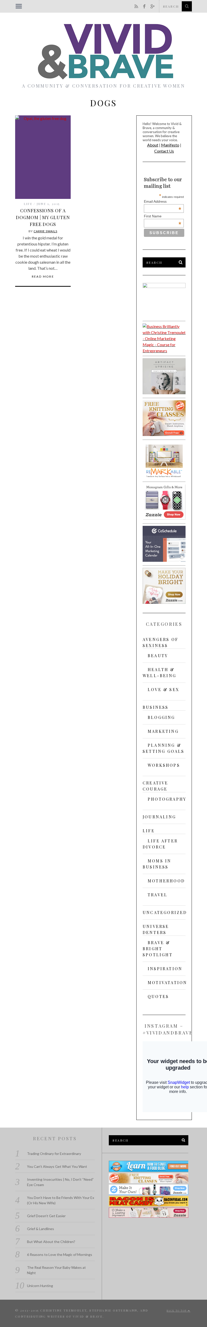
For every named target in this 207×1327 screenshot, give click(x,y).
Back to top (177, 1310)
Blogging (161, 717)
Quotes (158, 996)
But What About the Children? (51, 1241)
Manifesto (170, 144)
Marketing (163, 731)
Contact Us (164, 151)
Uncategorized (165, 912)
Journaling (159, 816)
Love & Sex (163, 689)
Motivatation (167, 982)
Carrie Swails (45, 231)
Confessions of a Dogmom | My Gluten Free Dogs (43, 217)
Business (156, 707)
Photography (167, 799)
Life (28, 204)
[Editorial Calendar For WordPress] (164, 560)
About (152, 144)
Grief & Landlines (40, 1229)
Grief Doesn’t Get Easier (46, 1216)
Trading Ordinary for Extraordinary (54, 1153)
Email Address (162, 201)
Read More (43, 276)
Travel (157, 894)
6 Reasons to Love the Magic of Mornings (59, 1254)
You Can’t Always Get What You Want (57, 1166)
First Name (162, 216)
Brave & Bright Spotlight (158, 948)
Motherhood (166, 880)
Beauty (158, 655)
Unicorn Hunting (40, 1285)
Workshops (164, 765)
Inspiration (165, 968)
